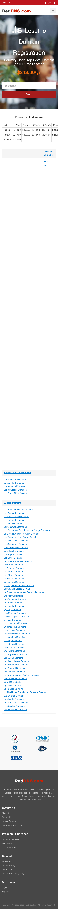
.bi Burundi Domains (14, 519)
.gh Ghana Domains (13, 575)
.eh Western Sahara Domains (18, 561)
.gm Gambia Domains (14, 578)
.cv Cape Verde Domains (16, 547)
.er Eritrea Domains (13, 564)
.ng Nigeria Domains (14, 644)
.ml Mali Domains (12, 619)
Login (48, 2)
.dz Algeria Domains (14, 554)
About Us (6, 813)
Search (29, 94)
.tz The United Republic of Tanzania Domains (25, 692)
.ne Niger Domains (13, 640)
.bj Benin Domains (13, 523)
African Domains (12, 502)
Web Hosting (7, 843)
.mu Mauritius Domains (15, 626)
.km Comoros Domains (15, 599)
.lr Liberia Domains (13, 602)
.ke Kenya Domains (13, 595)
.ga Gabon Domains (13, 571)
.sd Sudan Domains (13, 657)
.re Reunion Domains (14, 647)
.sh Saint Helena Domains (16, 661)
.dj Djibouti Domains (14, 550)
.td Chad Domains (12, 681)
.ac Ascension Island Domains (18, 509)
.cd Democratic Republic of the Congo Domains (27, 530)
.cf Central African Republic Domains (22, 533)
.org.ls (46, 165)
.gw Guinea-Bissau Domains (18, 588)
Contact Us (6, 817)
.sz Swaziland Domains (15, 489)
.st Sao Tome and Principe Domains (21, 674)
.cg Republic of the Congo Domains (21, 537)
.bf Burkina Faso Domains (16, 516)
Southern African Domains (17, 472)
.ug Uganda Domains (14, 695)
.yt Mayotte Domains (14, 699)
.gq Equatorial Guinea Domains (19, 585)
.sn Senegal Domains (14, 668)
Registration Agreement (12, 825)
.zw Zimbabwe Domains (15, 709)
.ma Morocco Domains (15, 613)
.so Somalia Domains (14, 671)
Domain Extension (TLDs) (13, 873)
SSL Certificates (9, 847)
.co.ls (46, 161)
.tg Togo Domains (12, 685)
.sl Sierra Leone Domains (16, 664)
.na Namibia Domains (14, 486)
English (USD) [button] (7, 2)
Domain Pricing (8, 865)
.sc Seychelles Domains (15, 654)
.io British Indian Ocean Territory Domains (24, 592)
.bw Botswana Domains (15, 479)
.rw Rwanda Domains (14, 650)
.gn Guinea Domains (14, 581)
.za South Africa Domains (16, 493)
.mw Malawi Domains (14, 630)
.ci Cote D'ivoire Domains (16, 540)
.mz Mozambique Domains (17, 633)
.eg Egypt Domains (13, 557)
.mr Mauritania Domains (15, 623)
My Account (7, 861)
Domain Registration (10, 839)
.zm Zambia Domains (14, 706)
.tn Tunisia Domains (13, 688)
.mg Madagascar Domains (16, 616)
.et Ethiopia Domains (14, 568)
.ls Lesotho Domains (14, 482)
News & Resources (10, 821)
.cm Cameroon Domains (15, 544)
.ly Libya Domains (12, 609)
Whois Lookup (8, 869)
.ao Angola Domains (14, 512)
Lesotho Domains (48, 153)
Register (5, 891)
